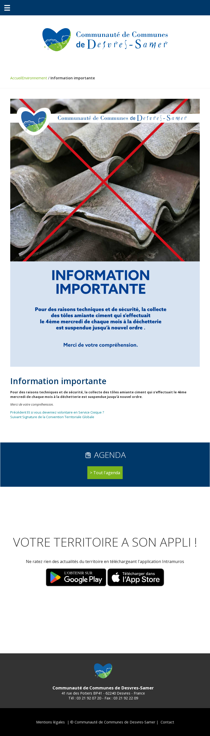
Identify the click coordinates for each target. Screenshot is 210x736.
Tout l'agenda (106, 472)
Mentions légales (50, 722)
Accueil (16, 77)
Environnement (34, 77)
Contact (167, 722)
